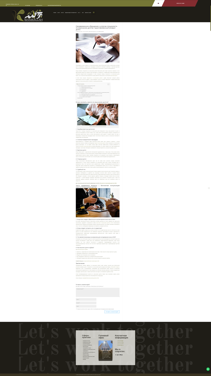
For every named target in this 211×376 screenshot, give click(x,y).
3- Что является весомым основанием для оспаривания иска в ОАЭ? (91, 95)
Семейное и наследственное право (89, 349)
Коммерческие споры (87, 342)
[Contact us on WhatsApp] (208, 369)
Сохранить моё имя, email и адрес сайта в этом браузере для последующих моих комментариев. (95, 309)
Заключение (80, 98)
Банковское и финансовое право (89, 356)
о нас (79, 12)
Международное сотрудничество (71, 12)
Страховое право (86, 355)
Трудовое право (86, 353)
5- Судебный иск (83, 91)
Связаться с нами (88, 12)
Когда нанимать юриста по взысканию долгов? (86, 85)
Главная (54, 12)
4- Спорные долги (83, 90)
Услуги (58, 12)
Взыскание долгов (92, 31)
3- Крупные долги (83, 89)
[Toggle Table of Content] (108, 84)
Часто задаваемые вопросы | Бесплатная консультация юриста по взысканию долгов (93, 92)
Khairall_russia (79, 31)
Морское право (85, 346)
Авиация (84, 359)
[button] (158, 3)
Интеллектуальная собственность (89, 352)
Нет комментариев (100, 31)
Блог (83, 12)
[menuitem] (93, 12)
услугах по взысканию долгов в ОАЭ (108, 183)
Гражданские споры (86, 340)
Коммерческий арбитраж (87, 345)
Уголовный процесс (86, 343)
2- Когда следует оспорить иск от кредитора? (88, 94)
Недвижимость (85, 350)
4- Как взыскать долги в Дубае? (85, 96)
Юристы (62, 12)
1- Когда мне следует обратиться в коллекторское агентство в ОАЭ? (91, 93)
